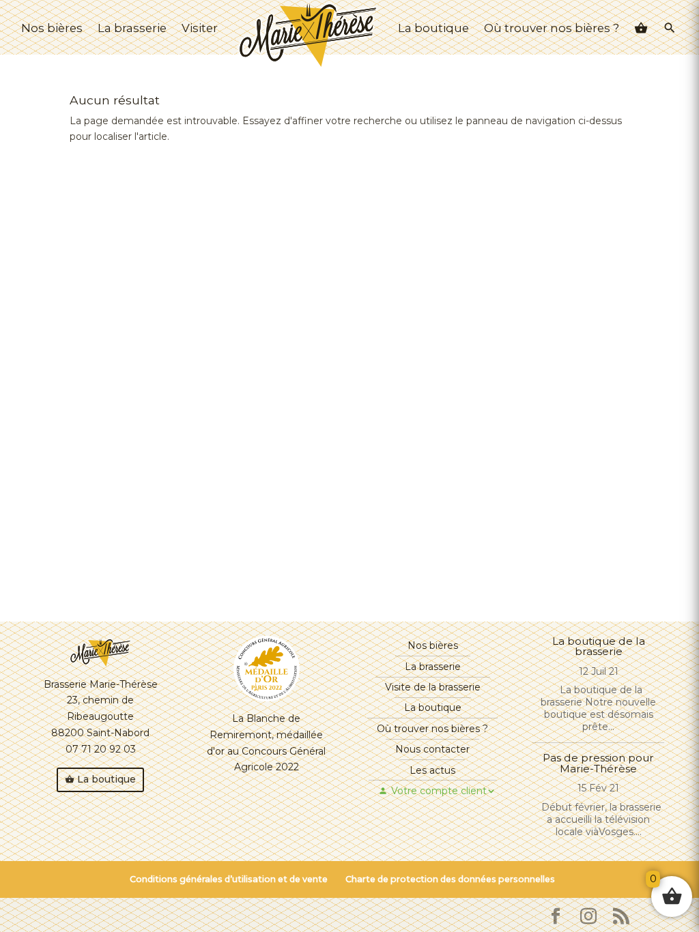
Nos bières (52, 28)
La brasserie (132, 28)
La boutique (433, 28)
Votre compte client (439, 791)
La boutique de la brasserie (598, 646)
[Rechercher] (669, 30)
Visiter (200, 28)
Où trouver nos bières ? (551, 28)
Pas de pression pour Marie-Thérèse (598, 762)
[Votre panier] (641, 30)
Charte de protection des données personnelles (450, 879)
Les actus (432, 770)
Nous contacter (432, 749)
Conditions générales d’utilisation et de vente (229, 879)
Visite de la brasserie (433, 687)
